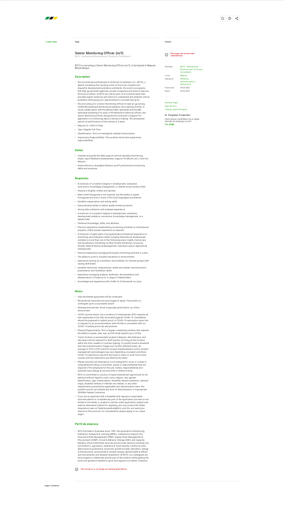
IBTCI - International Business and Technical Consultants (191, 69)
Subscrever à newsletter (236, 18)
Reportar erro (171, 106)
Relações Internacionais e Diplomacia (187, 81)
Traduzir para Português (176, 109)
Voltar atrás (52, 42)
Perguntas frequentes (230, 18)
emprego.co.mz (56, 18)
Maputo (183, 75)
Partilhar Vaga (171, 103)
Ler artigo (170, 124)
